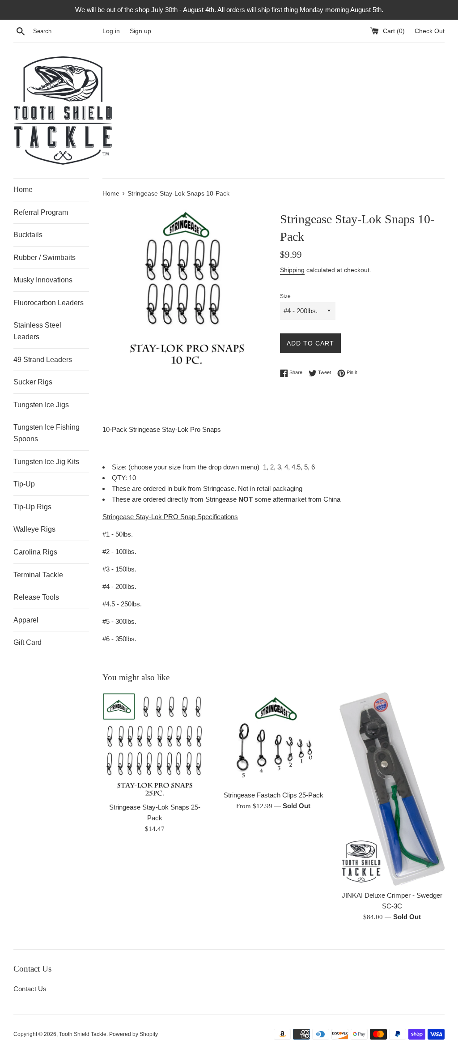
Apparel (25, 620)
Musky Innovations (42, 280)
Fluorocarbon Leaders (48, 303)
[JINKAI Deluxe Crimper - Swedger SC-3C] (392, 789)
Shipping (292, 269)
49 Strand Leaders (42, 359)
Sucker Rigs (32, 382)
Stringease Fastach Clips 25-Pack (273, 795)
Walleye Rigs (34, 529)
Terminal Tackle (38, 575)
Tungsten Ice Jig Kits (46, 461)
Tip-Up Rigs (32, 507)
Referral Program (40, 212)
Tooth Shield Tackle (82, 1034)
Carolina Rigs (35, 552)
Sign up (140, 31)
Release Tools (36, 597)
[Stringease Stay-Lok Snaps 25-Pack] (155, 744)
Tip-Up (24, 484)
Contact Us (30, 989)
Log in (111, 31)
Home (23, 189)
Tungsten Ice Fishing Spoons (46, 433)
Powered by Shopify (133, 1034)
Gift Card (27, 642)
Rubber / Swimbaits (44, 257)
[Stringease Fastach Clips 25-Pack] (273, 738)
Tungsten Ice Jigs (41, 405)
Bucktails (27, 235)
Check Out (430, 31)
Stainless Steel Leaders (37, 331)
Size (285, 296)
